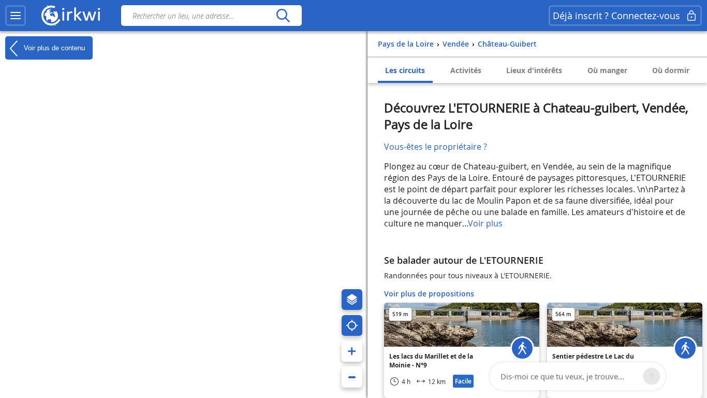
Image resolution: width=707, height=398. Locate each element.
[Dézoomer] (352, 377)
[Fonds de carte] (352, 299)
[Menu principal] (15, 15)
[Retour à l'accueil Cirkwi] (70, 15)
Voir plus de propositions (429, 293)
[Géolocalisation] (352, 325)
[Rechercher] (282, 15)
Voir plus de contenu (53, 47)
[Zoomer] (352, 351)
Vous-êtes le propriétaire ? (435, 146)
